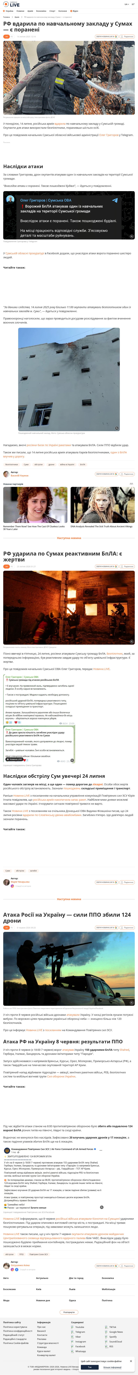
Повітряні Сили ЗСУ (39, 1254)
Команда (42, 1347)
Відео (75, 11)
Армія (30, 11)
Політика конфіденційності (17, 1331)
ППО (21, 1254)
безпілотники (11, 464)
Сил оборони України (61, 1076)
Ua (126, 4)
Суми (26, 464)
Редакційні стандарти (15, 1339)
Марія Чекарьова (20, 881)
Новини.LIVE (101, 669)
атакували (73, 1015)
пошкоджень (72, 788)
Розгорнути (69, 1312)
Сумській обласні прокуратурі (25, 253)
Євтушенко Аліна (20, 1265)
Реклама (41, 1339)
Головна (6, 17)
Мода (6, 1300)
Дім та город (76, 1278)
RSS (111, 1346)
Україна (9, 11)
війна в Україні (67, 464)
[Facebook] (16, 1269)
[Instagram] (12, 886)
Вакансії (41, 1331)
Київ (38, 1289)
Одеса (72, 1300)
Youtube (79, 1327)
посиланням (53, 1030)
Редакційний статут (13, 1335)
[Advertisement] (52, 151)
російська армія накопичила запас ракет (59, 799)
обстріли (38, 464)
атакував (68, 1050)
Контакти (42, 1335)
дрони (51, 464)
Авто (6, 1278)
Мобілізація (108, 1289)
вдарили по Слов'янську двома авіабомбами (52, 815)
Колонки (62, 11)
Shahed (124, 1050)
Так (90, 1367)
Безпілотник (115, 653)
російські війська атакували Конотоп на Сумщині (88, 1218)
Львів (72, 1289)
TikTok (112, 1327)
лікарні (98, 784)
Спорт (52, 11)
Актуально (42, 1278)
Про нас (41, 1326)
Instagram (80, 1341)
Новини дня (43, 1300)
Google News (116, 1331)
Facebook (80, 1346)
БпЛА (82, 464)
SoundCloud (115, 1341)
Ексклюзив (9, 1289)
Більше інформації (112, 1367)
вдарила (60, 123)
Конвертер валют (46, 1355)
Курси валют (44, 1351)
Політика (107, 1300)
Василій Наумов (19, 475)
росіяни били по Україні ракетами (49, 445)
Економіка (41, 11)
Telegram (80, 1331)
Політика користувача (15, 1326)
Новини (20, 11)
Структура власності (48, 1343)
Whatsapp (80, 1351)
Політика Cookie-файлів (15, 1343)
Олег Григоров (108, 135)
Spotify (113, 1336)
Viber (78, 1336)
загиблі (33, 870)
